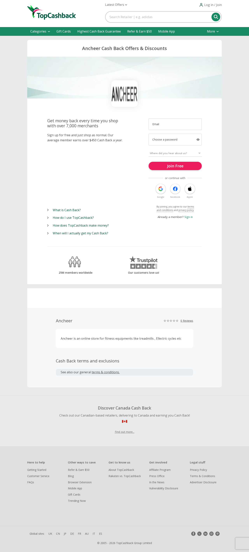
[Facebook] (193, 534)
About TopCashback (121, 470)
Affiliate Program (160, 470)
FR (79, 533)
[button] (116, 4)
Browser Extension (80, 482)
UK (50, 533)
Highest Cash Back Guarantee (99, 31)
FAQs (30, 482)
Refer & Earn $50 (139, 31)
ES (100, 533)
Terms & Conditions (202, 476)
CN (58, 533)
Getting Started (36, 470)
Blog (71, 476)
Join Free (175, 166)
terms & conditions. (106, 372)
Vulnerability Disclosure (163, 488)
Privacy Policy (198, 470)
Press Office (157, 476)
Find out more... (124, 432)
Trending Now (77, 501)
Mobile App (166, 31)
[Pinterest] (217, 534)
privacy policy (186, 210)
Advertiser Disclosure (203, 482)
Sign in (188, 217)
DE (72, 533)
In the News (156, 482)
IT (94, 533)
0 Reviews (187, 321)
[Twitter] (199, 534)
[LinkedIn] (205, 534)
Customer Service (38, 476)
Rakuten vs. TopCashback (125, 476)
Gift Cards (63, 31)
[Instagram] (211, 534)
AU (87, 533)
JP (65, 533)
